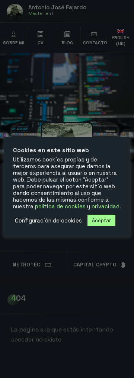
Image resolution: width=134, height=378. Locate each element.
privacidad (105, 206)
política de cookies (60, 206)
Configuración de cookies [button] (48, 220)
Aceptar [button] (101, 220)
